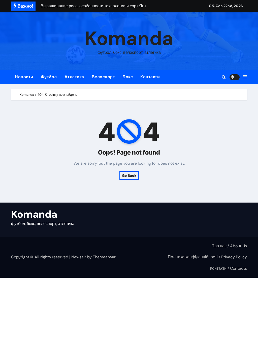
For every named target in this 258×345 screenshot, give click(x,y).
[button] (245, 77)
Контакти (150, 77)
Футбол (49, 77)
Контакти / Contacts (228, 268)
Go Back (129, 175)
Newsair (78, 257)
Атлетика (74, 77)
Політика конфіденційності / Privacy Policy (207, 257)
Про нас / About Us (229, 246)
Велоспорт (103, 77)
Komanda (129, 38)
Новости (24, 77)
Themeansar (104, 257)
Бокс (127, 77)
